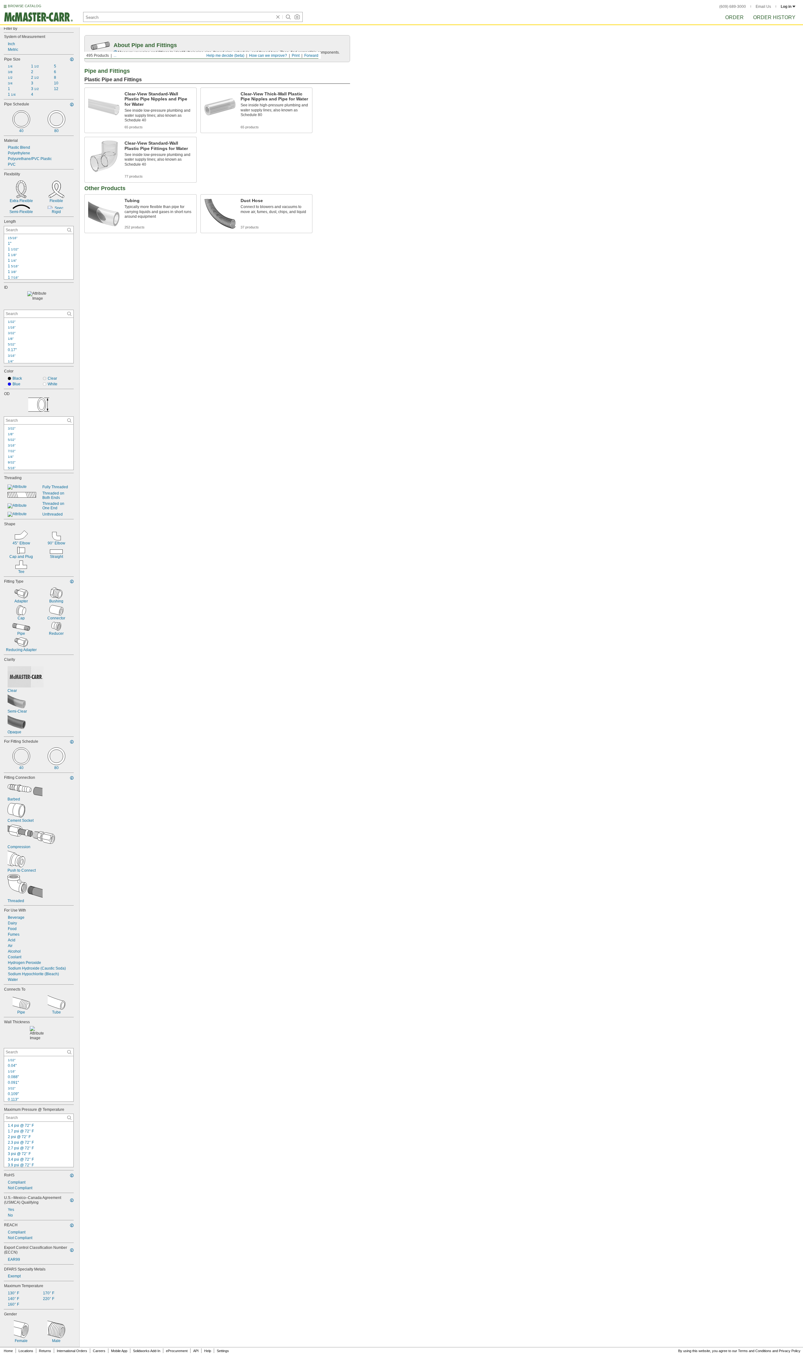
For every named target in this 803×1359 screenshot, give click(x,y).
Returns (45, 1351)
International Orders (72, 1351)
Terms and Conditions (754, 1351)
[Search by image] (297, 17)
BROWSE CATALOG (24, 6)
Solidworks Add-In (146, 1351)
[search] (69, 230)
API (196, 1351)
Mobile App (119, 1351)
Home (8, 1351)
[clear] (278, 17)
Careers (99, 1351)
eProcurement (177, 1351)
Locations (26, 1351)
